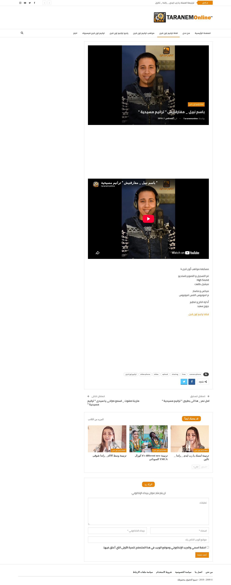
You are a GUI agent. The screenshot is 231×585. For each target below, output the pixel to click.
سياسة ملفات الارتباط (143, 572)
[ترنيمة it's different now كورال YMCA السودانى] (148, 438)
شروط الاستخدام (164, 572)
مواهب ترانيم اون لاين (143, 33)
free (184, 374)
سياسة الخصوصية (183, 572)
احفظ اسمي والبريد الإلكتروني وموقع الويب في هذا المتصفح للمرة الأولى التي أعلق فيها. (154, 547)
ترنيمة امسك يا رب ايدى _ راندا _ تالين (174, 3)
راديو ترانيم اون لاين (119, 33)
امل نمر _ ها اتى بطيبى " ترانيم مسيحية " (185, 400)
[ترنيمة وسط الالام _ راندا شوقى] (107, 438)
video (156, 374)
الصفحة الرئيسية (203, 33)
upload (165, 374)
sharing (175, 374)
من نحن (186, 33)
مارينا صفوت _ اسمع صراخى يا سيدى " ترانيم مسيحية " (113, 402)
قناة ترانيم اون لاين (168, 33)
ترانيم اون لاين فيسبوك (93, 33)
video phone (145, 374)
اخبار (75, 33)
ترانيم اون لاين (130, 374)
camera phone (195, 374)
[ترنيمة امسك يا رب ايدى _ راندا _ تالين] (190, 438)
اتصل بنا (198, 572)
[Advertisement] (84, 16)
